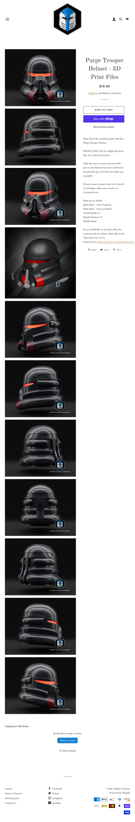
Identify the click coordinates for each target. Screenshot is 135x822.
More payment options (103, 126)
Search (8, 788)
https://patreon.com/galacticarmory (116, 241)
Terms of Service (13, 793)
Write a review (67, 740)
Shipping (92, 93)
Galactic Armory (121, 788)
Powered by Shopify (120, 792)
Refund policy (12, 798)
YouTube (56, 803)
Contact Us (10, 803)
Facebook (57, 788)
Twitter (55, 793)
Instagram (57, 798)
